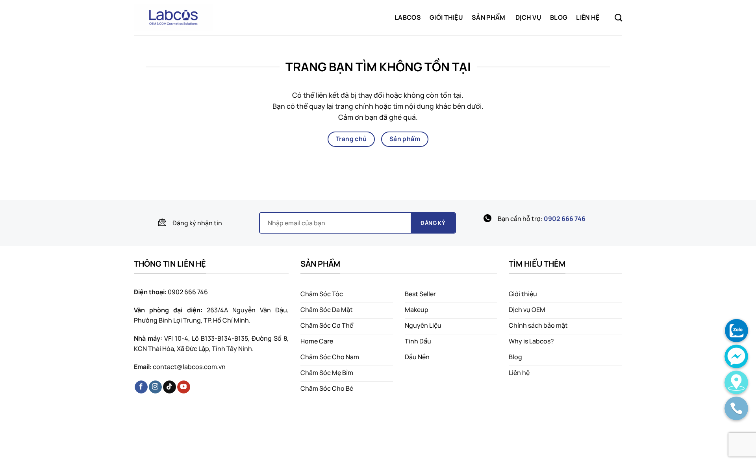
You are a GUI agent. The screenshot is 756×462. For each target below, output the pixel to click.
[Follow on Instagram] (155, 387)
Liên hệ (587, 17)
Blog (558, 17)
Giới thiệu (446, 17)
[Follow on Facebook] (141, 387)
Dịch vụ (528, 17)
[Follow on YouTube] (183, 387)
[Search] (618, 17)
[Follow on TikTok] (169, 387)
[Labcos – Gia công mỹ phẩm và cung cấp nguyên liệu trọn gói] (173, 17)
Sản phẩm (489, 17)
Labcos (408, 17)
